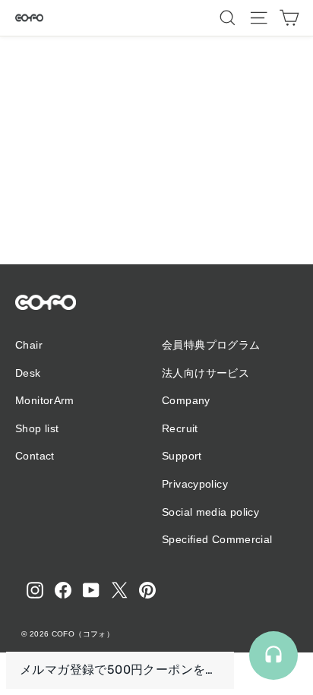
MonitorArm (44, 400)
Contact (35, 456)
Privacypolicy (195, 484)
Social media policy (210, 512)
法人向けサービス (205, 373)
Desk (28, 373)
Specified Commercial (217, 539)
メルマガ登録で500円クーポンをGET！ (120, 669)
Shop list (36, 428)
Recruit (180, 428)
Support (182, 456)
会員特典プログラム (211, 345)
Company (186, 400)
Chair (29, 345)
